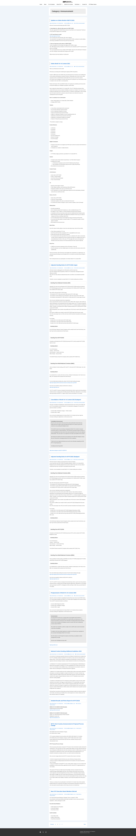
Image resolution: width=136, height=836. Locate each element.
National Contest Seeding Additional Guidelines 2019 (66, 651)
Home (41, 4)
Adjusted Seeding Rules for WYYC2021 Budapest (65, 456)
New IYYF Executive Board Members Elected (64, 791)
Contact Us (84, 4)
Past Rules (77, 4)
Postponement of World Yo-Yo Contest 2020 (63, 593)
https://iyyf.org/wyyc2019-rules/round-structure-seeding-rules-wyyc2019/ (63, 382)
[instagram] (46, 832)
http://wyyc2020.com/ (53, 644)
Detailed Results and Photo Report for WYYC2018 (65, 700)
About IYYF (59, 4)
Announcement (82, 23)
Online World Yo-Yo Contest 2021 (60, 63)
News (45, 4)
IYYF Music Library (92, 4)
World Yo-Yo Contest (68, 4)
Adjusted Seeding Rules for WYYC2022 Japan (64, 265)
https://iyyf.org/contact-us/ (54, 387)
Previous (52, 824)
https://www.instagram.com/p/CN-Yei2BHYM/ (58, 450)
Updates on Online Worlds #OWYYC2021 (62, 20)
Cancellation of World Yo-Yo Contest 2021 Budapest (66, 399)
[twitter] (43, 832)
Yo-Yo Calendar (51, 4)
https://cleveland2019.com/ (55, 717)
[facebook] (40, 832)
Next (85, 824)
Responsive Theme (87, 832)
